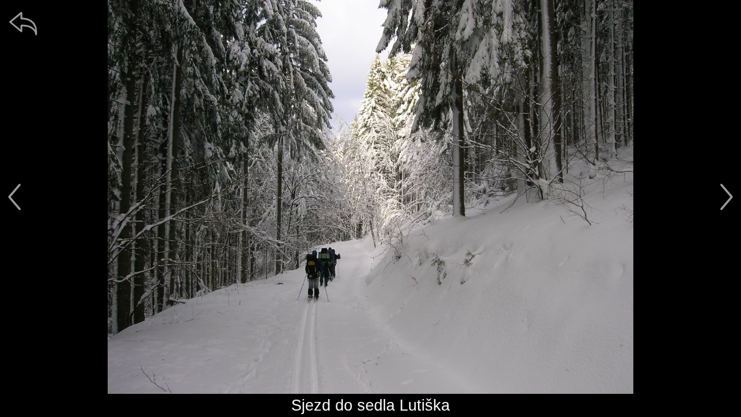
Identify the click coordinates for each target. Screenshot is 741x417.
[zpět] (23, 23)
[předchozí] (14, 197)
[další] (726, 197)
